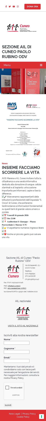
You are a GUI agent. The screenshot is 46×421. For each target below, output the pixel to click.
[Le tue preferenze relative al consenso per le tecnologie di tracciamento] (41, 416)
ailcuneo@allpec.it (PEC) (17, 288)
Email (7, 357)
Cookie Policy (23, 417)
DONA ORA (32, 6)
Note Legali (14, 414)
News (5, 163)
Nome (7, 339)
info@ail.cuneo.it (14, 286)
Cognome (9, 348)
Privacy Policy (29, 414)
